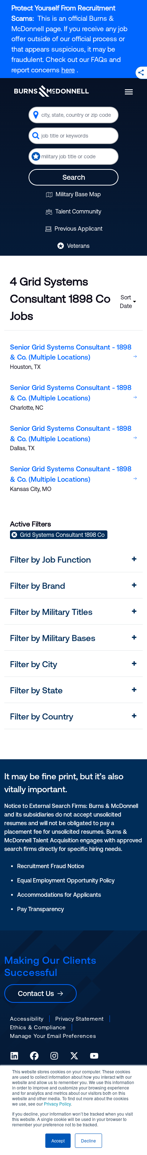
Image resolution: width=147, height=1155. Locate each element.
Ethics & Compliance (38, 1027)
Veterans (78, 245)
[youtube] (94, 1055)
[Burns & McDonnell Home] (51, 91)
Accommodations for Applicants (59, 894)
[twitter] (74, 1055)
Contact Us (37, 993)
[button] (73, 559)
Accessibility (27, 1019)
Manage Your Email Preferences (53, 1036)
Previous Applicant (77, 228)
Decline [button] (88, 1140)
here (68, 70)
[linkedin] (14, 1055)
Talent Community (77, 211)
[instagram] (54, 1055)
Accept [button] (58, 1140)
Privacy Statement (79, 1019)
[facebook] (34, 1055)
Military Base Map (77, 194)
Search (73, 177)
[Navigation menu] (129, 92)
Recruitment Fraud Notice (50, 866)
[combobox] (73, 115)
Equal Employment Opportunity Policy (66, 880)
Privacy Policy (57, 1104)
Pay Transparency (40, 909)
